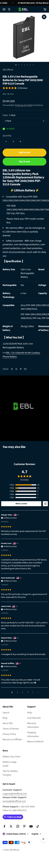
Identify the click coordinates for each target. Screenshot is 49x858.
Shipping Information (33, 734)
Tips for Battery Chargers (10, 773)
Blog (5, 718)
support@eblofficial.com (15, 793)
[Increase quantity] (20, 141)
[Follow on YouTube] (31, 826)
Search (6, 712)
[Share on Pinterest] (21, 369)
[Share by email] (25, 369)
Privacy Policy (9, 734)
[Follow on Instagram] (17, 826)
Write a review (21, 503)
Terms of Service (11, 728)
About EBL (8, 723)
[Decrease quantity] (6, 141)
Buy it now (24, 161)
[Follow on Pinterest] (24, 826)
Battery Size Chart (11, 756)
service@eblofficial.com (14, 801)
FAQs (29, 712)
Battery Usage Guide (9, 763)
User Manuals (34, 718)
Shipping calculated (23, 105)
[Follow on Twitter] (11, 826)
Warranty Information (33, 725)
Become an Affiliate (12, 739)
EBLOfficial (8, 69)
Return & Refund (35, 741)
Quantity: (7, 135)
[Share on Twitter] (16, 369)
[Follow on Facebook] (4, 826)
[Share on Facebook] (12, 369)
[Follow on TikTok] (37, 826)
